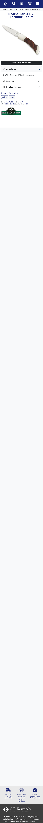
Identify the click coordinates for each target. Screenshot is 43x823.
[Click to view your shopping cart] (30, 4)
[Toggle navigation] (37, 5)
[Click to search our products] (14, 4)
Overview (10, 81)
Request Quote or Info (21, 63)
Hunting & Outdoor (14, 9)
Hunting (26, 9)
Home (4, 9)
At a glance (10, 69)
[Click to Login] (22, 4)
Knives (34, 9)
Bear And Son (10, 102)
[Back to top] (40, 820)
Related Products (13, 87)
